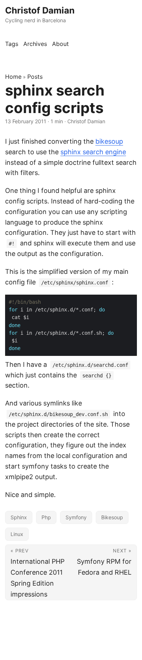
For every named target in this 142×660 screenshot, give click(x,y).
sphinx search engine (93, 152)
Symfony (76, 517)
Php (46, 517)
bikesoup (109, 141)
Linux (17, 534)
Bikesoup (112, 517)
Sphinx (19, 517)
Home (13, 76)
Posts (35, 76)
